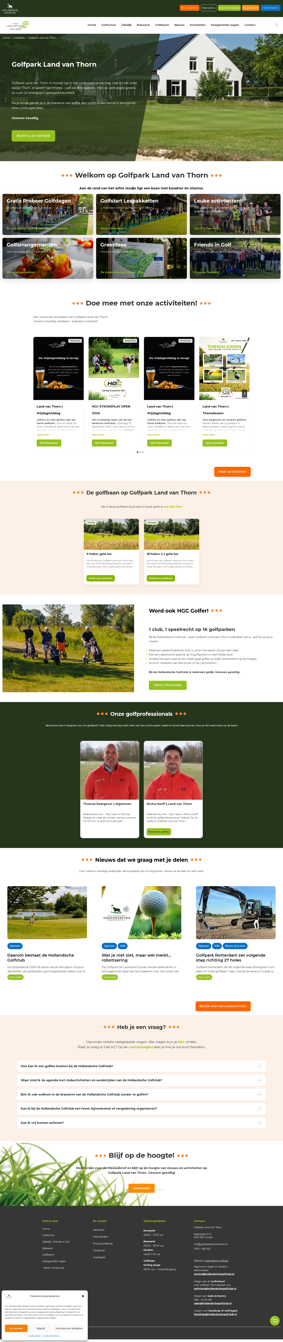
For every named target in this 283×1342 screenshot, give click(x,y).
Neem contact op (54, 1267)
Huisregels (99, 1257)
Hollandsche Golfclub (216, 1260)
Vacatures (98, 1229)
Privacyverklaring (51, 1335)
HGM (122, 946)
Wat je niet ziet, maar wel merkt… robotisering (136, 957)
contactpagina (140, 1047)
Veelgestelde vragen (54, 1261)
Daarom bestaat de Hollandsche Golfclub (40, 957)
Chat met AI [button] (271, 7)
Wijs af (41, 1328)
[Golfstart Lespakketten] (141, 214)
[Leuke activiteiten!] (235, 214)
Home (6, 37)
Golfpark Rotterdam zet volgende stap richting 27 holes (230, 957)
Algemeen (15, 946)
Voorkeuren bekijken (69, 1328)
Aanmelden (141, 1188)
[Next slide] (244, 394)
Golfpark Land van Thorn (42, 37)
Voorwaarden (100, 1236)
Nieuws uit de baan (235, 946)
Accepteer (16, 1328)
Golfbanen (48, 1254)
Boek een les (250, 7)
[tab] (137, 452)
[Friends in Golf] (235, 258)
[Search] (276, 25)
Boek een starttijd (229, 7)
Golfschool (48, 1235)
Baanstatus (208, 7)
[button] (83, 1296)
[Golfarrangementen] (47, 258)
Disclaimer (99, 1250)
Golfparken (19, 37)
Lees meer (43, 434)
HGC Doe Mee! (189, 7)
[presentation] (47, 912)
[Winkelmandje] (275, 1321)
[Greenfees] (141, 258)
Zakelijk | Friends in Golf (55, 1241)
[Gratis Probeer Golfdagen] (47, 214)
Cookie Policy (34, 1335)
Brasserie (47, 1248)
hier (181, 1042)
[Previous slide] (38, 394)
